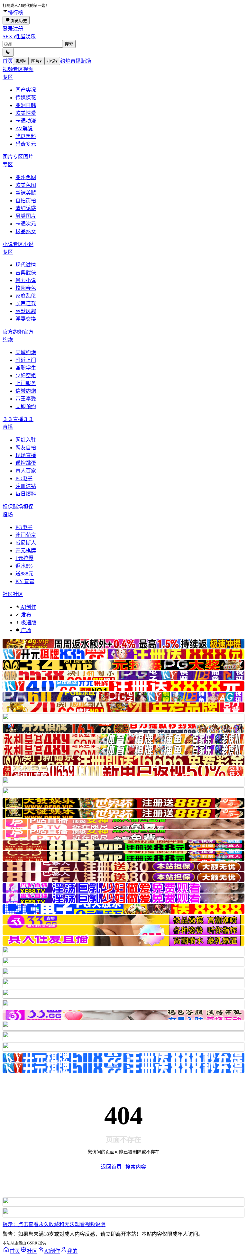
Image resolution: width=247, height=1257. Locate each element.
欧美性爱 (25, 113)
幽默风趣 (25, 311)
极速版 (28, 622)
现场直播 (25, 455)
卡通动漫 (25, 121)
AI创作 (28, 607)
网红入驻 (25, 440)
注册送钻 (25, 486)
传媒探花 (25, 97)
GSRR (32, 1243)
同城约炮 (25, 352)
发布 (25, 615)
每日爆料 (25, 494)
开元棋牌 (25, 550)
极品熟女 (25, 231)
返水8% (23, 566)
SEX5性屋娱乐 (19, 36)
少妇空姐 (25, 375)
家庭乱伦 (25, 295)
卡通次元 (25, 223)
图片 (36, 61)
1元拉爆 (24, 558)
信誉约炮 (25, 391)
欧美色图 (25, 185)
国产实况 (25, 90)
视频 (20, 61)
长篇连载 (25, 303)
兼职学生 (25, 368)
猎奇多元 (25, 144)
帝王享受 (25, 398)
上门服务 (25, 383)
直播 (75, 61)
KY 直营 (24, 581)
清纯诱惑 (25, 208)
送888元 (24, 573)
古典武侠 (25, 272)
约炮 (65, 61)
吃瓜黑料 (25, 136)
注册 (18, 29)
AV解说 (24, 128)
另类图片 (25, 216)
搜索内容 (135, 1167)
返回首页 (111, 1167)
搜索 (69, 44)
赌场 (86, 61)
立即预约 (25, 406)
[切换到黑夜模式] (8, 52)
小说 (52, 61)
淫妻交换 (25, 319)
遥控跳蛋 (25, 463)
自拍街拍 (25, 200)
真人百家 (25, 470)
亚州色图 (25, 177)
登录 (8, 29)
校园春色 (25, 288)
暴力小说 (25, 280)
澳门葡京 (25, 535)
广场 (25, 630)
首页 (8, 61)
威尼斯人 (25, 543)
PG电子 (23, 478)
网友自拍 (25, 447)
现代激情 (25, 265)
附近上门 (25, 360)
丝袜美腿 (25, 193)
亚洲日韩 (25, 105)
